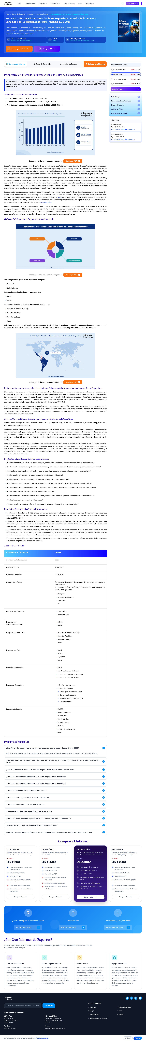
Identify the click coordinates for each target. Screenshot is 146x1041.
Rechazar (128, 1038)
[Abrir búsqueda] (123, 3)
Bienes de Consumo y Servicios (22, 14)
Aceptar (137, 1038)
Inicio (7, 14)
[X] (135, 998)
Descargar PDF (71, 161)
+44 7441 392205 (119, 137)
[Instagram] (131, 998)
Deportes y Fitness (42, 14)
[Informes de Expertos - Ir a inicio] (8, 3)
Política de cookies (42, 1038)
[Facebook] (127, 998)
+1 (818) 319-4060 (119, 127)
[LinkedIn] (140, 998)
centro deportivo (45, 202)
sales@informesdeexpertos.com (124, 129)
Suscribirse (49, 1005)
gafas (60, 197)
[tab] (15, 64)
